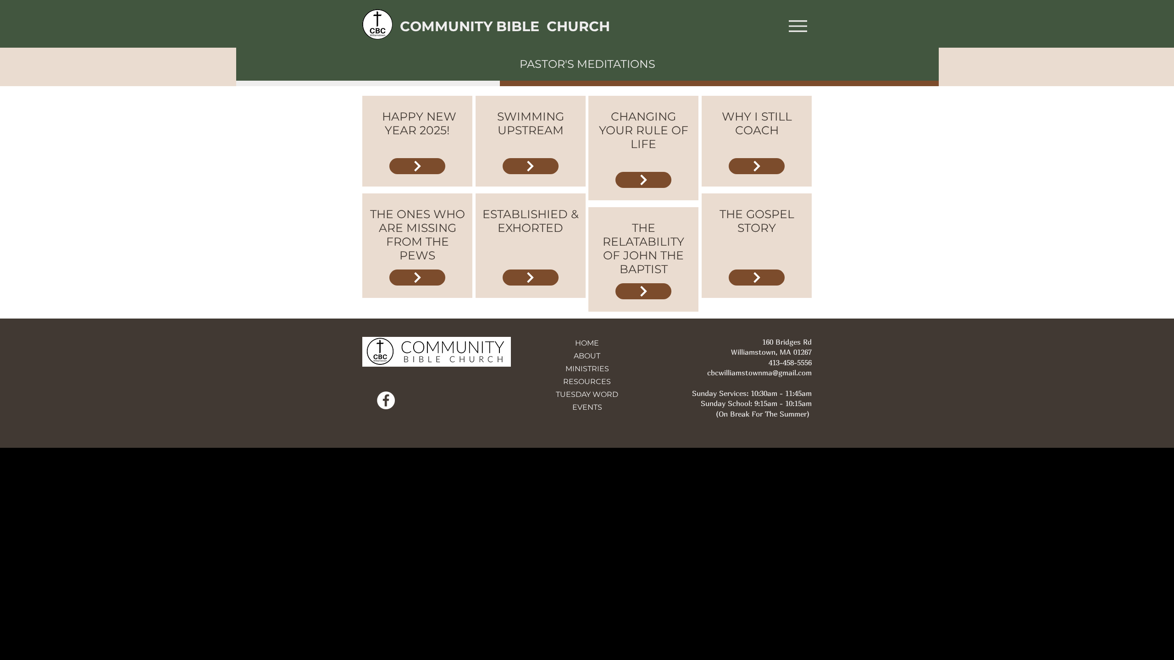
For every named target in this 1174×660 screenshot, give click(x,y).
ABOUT (587, 356)
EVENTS (587, 407)
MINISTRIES (587, 368)
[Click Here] (417, 166)
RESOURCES (587, 381)
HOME (587, 343)
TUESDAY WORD (587, 394)
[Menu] (798, 26)
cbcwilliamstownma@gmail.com (759, 372)
